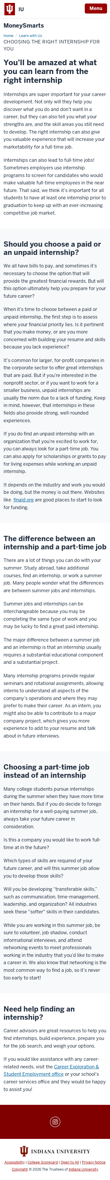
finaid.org (23, 500)
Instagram (55, 1122)
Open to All (70, 1162)
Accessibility (14, 1162)
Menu (95, 8)
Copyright (20, 1169)
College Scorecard (43, 1162)
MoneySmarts (24, 25)
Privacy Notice (94, 1162)
